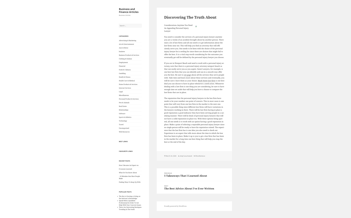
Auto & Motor (123, 48)
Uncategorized (124, 128)
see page (187, 75)
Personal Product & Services (129, 99)
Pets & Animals (124, 103)
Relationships (123, 110)
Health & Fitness (124, 77)
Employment (123, 62)
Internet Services (125, 88)
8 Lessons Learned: (125, 169)
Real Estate (123, 106)
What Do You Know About (128, 173)
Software (122, 114)
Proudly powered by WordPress (175, 206)
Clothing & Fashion (125, 59)
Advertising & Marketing (127, 41)
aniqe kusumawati (185, 156)
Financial (122, 66)
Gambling (122, 73)
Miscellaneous (124, 95)
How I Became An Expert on (128, 165)
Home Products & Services (128, 84)
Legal (121, 92)
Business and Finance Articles (128, 10)
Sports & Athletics (125, 117)
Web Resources (124, 132)
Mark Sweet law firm (206, 81)
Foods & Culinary (125, 70)
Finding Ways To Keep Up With (129, 182)
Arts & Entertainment (126, 44)
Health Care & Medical (127, 81)
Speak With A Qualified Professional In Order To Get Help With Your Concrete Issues (130, 203)
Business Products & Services (129, 55)
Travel (121, 125)
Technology (123, 121)
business (122, 51)
